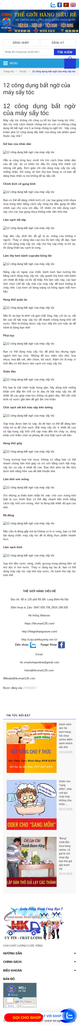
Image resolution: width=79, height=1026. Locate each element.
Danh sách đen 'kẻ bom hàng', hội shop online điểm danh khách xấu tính (65, 736)
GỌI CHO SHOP (27, 1017)
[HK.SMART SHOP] (39, 36)
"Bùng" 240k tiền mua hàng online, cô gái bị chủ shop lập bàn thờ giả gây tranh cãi (65, 853)
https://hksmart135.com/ (40, 623)
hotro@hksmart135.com (39, 670)
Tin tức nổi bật (18, 715)
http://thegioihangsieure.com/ (39, 631)
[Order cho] (31, 804)
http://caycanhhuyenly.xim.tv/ (39, 639)
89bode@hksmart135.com (19, 678)
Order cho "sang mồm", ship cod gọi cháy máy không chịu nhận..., (65, 793)
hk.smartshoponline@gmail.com (39, 662)
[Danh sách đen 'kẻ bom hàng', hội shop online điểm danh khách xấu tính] (31, 747)
